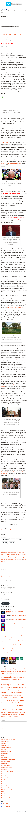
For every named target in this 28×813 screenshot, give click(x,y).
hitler (2, 696)
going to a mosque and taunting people (11, 170)
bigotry (3, 691)
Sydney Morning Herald (6, 721)
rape (14, 716)
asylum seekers (13, 680)
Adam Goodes (20, 675)
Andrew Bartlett (5, 748)
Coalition (6, 694)
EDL (17, 694)
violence (6, 723)
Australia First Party (16, 684)
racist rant (8, 716)
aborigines (15, 675)
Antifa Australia (5, 752)
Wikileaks (3, 798)
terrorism (3, 566)
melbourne (19, 702)
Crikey (2, 762)
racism (20, 712)
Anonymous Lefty (5, 750)
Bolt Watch (3, 756)
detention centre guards (9, 561)
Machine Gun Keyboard (6, 774)
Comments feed (5, 739)
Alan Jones (6, 678)
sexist (22, 719)
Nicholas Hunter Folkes (11, 709)
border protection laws (6, 559)
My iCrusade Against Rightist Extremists (10, 778)
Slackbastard (4, 790)
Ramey (13, 564)
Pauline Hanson (7, 713)
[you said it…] (14, 4)
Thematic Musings (5, 792)
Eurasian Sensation (5, 768)
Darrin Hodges (12, 694)
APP (2, 681)
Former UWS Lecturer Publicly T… (14, 618)
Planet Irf (3, 780)
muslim (19, 563)
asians (5, 681)
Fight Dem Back (5, 770)
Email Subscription (6, 599)
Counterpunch (4, 760)
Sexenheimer (4, 788)
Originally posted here (7, 536)
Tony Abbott (8, 566)
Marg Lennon (14, 702)
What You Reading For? (6, 796)
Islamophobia (8, 563)
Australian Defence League (14, 686)
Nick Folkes (21, 709)
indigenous (19, 697)
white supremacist (13, 723)
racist (4, 716)
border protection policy (16, 559)
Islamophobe (8, 699)
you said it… (5, 9)
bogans (13, 691)
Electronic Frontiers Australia (8, 766)
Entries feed (4, 737)
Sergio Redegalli (13, 719)
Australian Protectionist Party (11, 689)
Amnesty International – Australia (9, 746)
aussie (20, 680)
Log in (2, 735)
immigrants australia (18, 561)
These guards (16, 366)
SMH (24, 719)
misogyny (4, 704)
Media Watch (4, 776)
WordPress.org (5, 802)
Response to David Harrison (20, 634)
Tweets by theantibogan (6, 583)
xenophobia (13, 566)
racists (11, 716)
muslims (4, 707)
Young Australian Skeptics (7, 804)
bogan (8, 691)
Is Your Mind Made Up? (6, 772)
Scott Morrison (7, 719)
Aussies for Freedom (6, 754)
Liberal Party (8, 702)
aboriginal (4, 676)
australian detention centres (10, 557)
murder (15, 704)
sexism (18, 719)
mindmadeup (8, 618)
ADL (2, 678)
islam (3, 699)
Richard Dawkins (5, 782)
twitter (3, 723)
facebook (21, 694)
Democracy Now (5, 764)
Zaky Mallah (19, 566)
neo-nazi (13, 707)
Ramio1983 (17, 564)
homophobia (8, 697)
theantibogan (14, 721)
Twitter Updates (6, 587)
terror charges (23, 564)
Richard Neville (4, 784)
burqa (16, 691)
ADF (24, 676)
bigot (23, 688)
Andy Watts (16, 678)
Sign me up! (5, 610)
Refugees (19, 716)
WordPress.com (5, 741)
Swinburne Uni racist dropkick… (16, 630)
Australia (8, 683)
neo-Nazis (18, 707)
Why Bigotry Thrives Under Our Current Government (13, 39)
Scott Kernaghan (5, 786)
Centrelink (20, 691)
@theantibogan (5, 582)
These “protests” (5, 149)
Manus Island (14, 563)
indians (14, 697)
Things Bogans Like (5, 794)
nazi (9, 707)
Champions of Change (6, 758)
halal (25, 694)
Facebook (4, 576)
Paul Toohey (13, 713)
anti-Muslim (22, 678)
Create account (4, 733)
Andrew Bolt (11, 678)
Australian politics (20, 557)
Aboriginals (10, 675)
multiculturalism (10, 704)
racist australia (8, 564)
